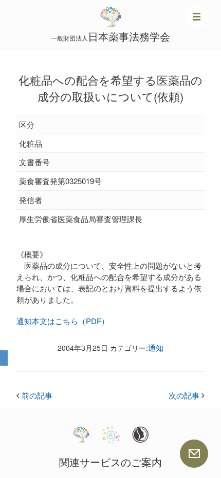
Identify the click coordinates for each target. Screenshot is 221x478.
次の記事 (187, 395)
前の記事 (34, 395)
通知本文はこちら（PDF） (62, 320)
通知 (155, 347)
